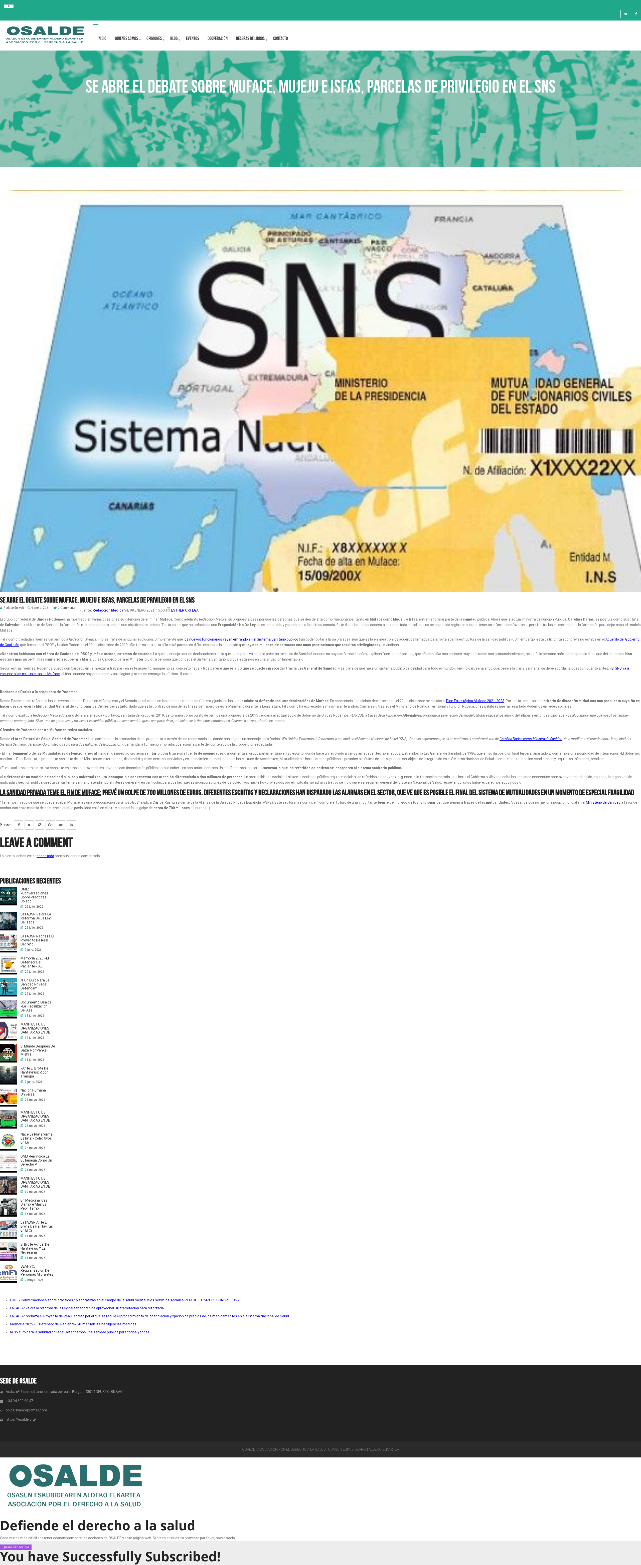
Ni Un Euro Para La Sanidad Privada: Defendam (35, 984)
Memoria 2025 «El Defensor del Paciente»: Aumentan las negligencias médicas (73, 1324)
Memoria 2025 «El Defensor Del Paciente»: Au (35, 962)
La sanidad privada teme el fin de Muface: (50, 792)
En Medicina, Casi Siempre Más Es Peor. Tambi (34, 1204)
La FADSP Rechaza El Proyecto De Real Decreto (37, 940)
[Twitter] (626, 14)
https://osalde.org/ (21, 1419)
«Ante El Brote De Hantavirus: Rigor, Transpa (34, 1072)
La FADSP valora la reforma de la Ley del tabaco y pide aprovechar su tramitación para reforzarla (87, 1308)
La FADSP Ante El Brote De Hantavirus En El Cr (37, 1226)
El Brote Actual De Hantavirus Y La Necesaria (35, 1248)
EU (8, 6)
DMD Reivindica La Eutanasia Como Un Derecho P (36, 1160)
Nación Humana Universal (33, 1092)
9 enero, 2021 (40, 608)
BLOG (174, 38)
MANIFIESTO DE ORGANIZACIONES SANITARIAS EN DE (35, 1028)
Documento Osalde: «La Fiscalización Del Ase (36, 1006)
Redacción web (14, 608)
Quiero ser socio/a (16, 1547)
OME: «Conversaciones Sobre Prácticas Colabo (34, 895)
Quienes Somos (126, 38)
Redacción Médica (108, 610)
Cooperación (218, 38)
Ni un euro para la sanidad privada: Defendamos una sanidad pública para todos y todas (79, 1332)
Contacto (280, 38)
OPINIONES (154, 38)
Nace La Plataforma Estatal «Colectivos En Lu (37, 1138)
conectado (45, 856)
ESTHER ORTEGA (185, 610)
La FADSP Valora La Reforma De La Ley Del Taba (36, 918)
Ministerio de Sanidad (603, 802)
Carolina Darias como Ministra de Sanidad (531, 739)
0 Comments (67, 608)
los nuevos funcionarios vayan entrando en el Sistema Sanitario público (241, 639)
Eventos (192, 38)
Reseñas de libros (250, 38)
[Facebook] (636, 14)
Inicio (102, 38)
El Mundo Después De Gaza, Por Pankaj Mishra (38, 1050)
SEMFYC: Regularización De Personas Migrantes (37, 1270)
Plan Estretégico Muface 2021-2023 (475, 701)
